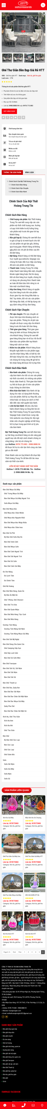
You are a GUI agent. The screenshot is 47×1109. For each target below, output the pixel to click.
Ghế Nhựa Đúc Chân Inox (13, 527)
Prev (20, 952)
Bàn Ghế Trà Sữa (10, 605)
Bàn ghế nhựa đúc (10, 509)
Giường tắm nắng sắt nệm (14, 629)
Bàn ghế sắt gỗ (10, 677)
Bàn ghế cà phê (9, 533)
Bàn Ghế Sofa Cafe (11, 542)
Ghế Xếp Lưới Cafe (11, 653)
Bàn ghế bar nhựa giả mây (14, 701)
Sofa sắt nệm (9, 764)
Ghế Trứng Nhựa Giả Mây (13, 493)
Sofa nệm (7, 774)
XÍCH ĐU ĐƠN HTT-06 (32, 895)
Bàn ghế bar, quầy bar (11, 688)
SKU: (3, 76)
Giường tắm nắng (10, 625)
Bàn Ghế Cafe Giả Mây (12, 566)
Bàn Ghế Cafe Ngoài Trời (13, 551)
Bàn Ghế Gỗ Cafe (10, 561)
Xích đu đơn (8, 721)
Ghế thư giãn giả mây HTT (34, 856)
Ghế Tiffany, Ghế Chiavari (13, 600)
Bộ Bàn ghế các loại (12, 740)
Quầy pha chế (9, 706)
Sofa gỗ (7, 779)
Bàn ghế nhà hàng (11, 619)
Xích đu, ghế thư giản (11, 717)
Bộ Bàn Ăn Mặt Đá (10, 595)
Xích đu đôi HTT (30, 934)
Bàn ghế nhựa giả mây (11, 490)
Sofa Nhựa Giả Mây (11, 503)
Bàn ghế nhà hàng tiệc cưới (15, 614)
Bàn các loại (9, 745)
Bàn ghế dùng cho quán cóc (13, 644)
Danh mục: (22, 76)
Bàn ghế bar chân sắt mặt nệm (16, 696)
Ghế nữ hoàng (8, 586)
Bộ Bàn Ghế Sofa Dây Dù (13, 537)
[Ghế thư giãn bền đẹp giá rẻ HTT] (7, 58)
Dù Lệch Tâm (9, 576)
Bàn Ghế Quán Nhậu (11, 610)
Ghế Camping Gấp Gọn (12, 648)
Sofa (4, 760)
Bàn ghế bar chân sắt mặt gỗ (15, 711)
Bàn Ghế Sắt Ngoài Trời (13, 556)
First (14, 952)
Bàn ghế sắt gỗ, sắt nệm (12, 668)
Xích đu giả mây (8, 818)
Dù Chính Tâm (9, 581)
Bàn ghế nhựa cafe (11, 547)
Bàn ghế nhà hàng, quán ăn (13, 591)
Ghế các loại (9, 750)
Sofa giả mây (9, 769)
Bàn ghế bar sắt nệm (12, 692)
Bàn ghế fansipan (9, 663)
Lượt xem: (5, 78)
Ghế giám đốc (9, 754)
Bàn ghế (6, 736)
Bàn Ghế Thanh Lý (9, 683)
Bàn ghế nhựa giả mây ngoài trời (17, 498)
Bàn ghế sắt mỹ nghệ (11, 639)
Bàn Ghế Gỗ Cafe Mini (12, 658)
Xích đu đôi (8, 725)
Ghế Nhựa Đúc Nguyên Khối (14, 518)
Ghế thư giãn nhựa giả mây (12, 895)
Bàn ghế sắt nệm (10, 672)
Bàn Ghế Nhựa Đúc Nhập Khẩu (15, 522)
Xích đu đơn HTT (8, 934)
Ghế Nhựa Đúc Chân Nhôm (14, 513)
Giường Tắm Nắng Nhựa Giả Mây (16, 634)
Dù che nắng (8, 572)
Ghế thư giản (9, 730)
